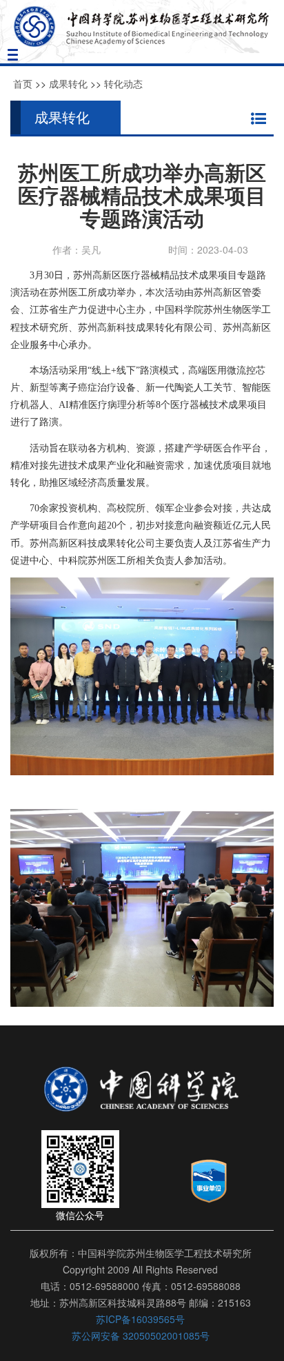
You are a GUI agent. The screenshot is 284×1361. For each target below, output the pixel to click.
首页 (22, 83)
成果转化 (68, 83)
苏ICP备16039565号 (140, 1319)
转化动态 (123, 83)
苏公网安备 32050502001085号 (141, 1335)
